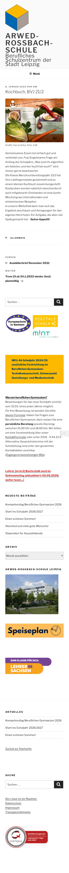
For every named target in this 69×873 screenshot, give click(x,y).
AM (35, 86)
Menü (36, 73)
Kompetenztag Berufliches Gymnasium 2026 (33, 504)
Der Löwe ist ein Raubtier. (21, 798)
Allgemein (17, 238)
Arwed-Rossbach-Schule (29, 42)
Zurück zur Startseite (18, 748)
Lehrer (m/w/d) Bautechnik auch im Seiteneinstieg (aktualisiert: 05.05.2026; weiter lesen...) (32, 475)
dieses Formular (15, 415)
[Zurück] (65, 433)
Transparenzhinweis (18, 812)
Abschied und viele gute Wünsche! (26, 526)
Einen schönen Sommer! (20, 518)
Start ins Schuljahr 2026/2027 (24, 511)
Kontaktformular (15, 437)
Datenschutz (13, 803)
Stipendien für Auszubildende (24, 533)
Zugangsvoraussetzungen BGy (25, 454)
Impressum (12, 807)
